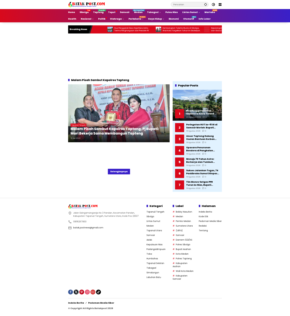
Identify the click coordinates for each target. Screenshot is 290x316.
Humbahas (152, 258)
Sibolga (150, 216)
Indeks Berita (205, 211)
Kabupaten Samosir (180, 277)
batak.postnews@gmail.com (88, 227)
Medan (150, 225)
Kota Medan (182, 253)
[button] (206, 4)
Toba (149, 253)
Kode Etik (203, 216)
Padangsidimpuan (156, 249)
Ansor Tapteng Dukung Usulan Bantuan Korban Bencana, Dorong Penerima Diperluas (202, 138)
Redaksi (203, 225)
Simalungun (153, 272)
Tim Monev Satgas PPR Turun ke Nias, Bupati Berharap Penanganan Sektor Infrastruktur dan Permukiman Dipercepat (201, 183)
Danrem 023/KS (184, 239)
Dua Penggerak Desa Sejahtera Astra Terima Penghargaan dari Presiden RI (121, 29)
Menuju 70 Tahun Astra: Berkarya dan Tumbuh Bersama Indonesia (200, 161)
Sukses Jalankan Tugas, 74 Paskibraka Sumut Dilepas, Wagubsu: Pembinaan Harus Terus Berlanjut (202, 172)
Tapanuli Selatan (155, 263)
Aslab (149, 239)
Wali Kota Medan (184, 271)
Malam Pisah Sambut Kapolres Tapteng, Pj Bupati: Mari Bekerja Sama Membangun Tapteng (115, 131)
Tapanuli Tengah (78, 125)
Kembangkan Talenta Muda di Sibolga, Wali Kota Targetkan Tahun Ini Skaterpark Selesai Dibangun (171, 29)
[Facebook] (70, 292)
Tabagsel (151, 267)
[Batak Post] (87, 4)
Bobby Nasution (184, 211)
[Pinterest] (81, 292)
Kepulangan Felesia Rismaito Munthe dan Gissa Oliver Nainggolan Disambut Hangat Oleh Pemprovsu (218, 29)
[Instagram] (87, 292)
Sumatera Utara (184, 225)
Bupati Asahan (183, 249)
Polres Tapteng (184, 258)
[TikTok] (98, 292)
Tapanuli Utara (154, 230)
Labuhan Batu (154, 277)
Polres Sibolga (183, 244)
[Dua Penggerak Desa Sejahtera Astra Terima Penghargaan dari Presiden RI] (99, 29)
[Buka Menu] (220, 4)
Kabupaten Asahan (180, 265)
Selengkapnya (119, 171)
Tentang (203, 230)
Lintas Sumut (153, 221)
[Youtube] (92, 292)
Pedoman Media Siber (210, 221)
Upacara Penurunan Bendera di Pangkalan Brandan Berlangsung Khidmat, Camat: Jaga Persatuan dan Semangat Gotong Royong (201, 149)
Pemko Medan (183, 221)
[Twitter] (76, 292)
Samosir (151, 235)
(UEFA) (179, 230)
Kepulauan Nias (155, 244)
